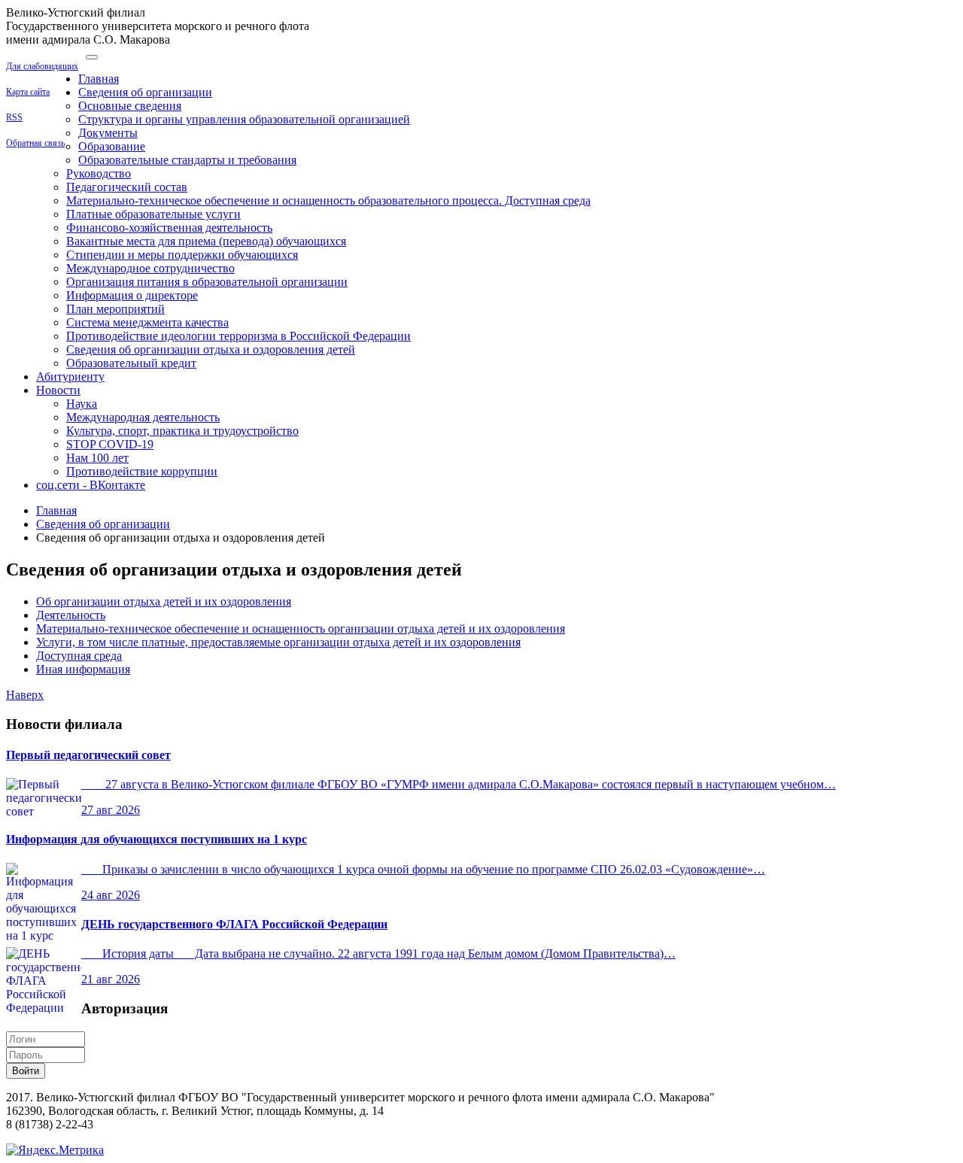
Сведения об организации (145, 92)
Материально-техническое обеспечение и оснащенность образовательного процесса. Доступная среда (328, 200)
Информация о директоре (132, 295)
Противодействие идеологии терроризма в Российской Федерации (238, 335)
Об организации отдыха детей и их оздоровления (163, 601)
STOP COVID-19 (109, 444)
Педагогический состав (126, 187)
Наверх (25, 694)
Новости (58, 390)
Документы (108, 132)
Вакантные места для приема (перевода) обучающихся (206, 241)
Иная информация (83, 669)
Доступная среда (79, 655)
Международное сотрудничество (150, 268)
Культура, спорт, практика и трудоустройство (182, 430)
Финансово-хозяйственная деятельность (169, 227)
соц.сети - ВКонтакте (90, 484)
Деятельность (70, 615)
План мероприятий (115, 308)
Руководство (98, 173)
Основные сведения (129, 105)
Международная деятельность (143, 417)
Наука (81, 403)
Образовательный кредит (131, 363)
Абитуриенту (70, 376)
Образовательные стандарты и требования (187, 159)
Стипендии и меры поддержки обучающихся (182, 254)
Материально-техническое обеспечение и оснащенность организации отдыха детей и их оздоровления (300, 628)
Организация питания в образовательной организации (207, 281)
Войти (25, 1070)
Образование (111, 146)
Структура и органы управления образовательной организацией (244, 119)
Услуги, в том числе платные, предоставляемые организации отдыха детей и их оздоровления (278, 642)
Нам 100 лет (97, 457)
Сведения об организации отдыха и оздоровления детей (210, 349)
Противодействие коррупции (141, 471)
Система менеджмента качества (147, 322)
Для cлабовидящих (42, 66)
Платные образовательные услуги (153, 214)
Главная (98, 78)
